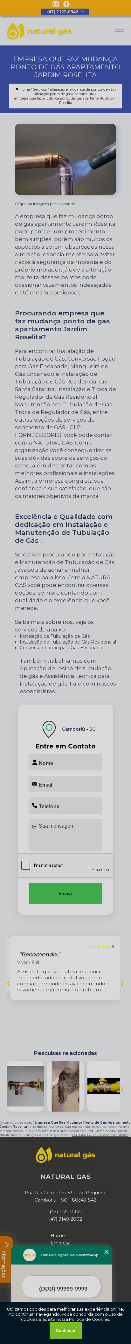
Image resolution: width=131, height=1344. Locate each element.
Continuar (65, 1330)
